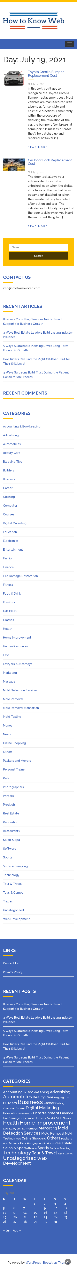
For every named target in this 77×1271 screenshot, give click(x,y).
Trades (8, 901)
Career (8, 488)
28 (25, 1221)
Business (9, 479)
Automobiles (12, 444)
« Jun (6, 1230)
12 (4, 1212)
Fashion (8, 558)
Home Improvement (17, 637)
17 (55, 1212)
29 (35, 1221)
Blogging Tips (12, 461)
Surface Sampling (15, 866)
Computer (10, 505)
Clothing (9, 496)
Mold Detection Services (20, 690)
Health (7, 628)
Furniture (9, 602)
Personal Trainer (14, 769)
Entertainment (13, 549)
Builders (8, 470)
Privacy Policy (12, 972)
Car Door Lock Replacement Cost (50, 162)
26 (5, 1221)
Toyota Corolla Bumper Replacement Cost (46, 74)
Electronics (10, 540)
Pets (6, 778)
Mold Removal (13, 699)
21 (24, 1217)
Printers (8, 795)
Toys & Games (13, 892)
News (7, 734)
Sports (7, 857)
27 (14, 1221)
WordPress (33, 1262)
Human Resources (15, 646)
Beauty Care (11, 452)
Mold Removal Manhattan (21, 708)
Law (6, 655)
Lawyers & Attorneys (17, 664)
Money (8, 725)
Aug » (17, 1230)
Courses (8, 514)
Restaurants (11, 831)
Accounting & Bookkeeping (21, 426)
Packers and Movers (17, 760)
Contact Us (11, 963)
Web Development (16, 919)
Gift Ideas (10, 611)
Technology (11, 875)
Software (9, 848)
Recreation (10, 822)
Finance (8, 567)
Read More (38, 147)
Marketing (10, 672)
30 (45, 1221)
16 (45, 1212)
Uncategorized (13, 910)
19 (4, 1217)
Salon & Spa (11, 839)
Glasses (8, 620)
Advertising (11, 435)
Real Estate (11, 813)
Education (10, 532)
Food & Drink (12, 593)
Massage (9, 681)
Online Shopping (14, 743)
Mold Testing (12, 716)
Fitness (8, 584)
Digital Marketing (14, 523)
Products (9, 804)
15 (35, 1212)
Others (8, 752)
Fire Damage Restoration (20, 576)
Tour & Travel (12, 883)
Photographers (13, 787)
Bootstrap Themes (56, 1262)
